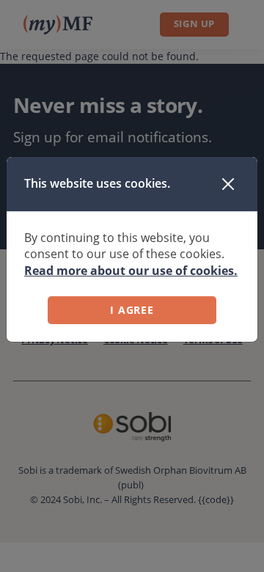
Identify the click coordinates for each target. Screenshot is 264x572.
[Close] (228, 184)
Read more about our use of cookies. (131, 271)
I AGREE (131, 310)
